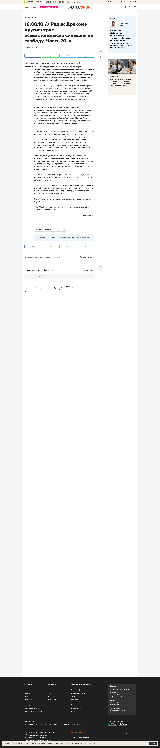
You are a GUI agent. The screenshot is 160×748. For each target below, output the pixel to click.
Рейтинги (73, 696)
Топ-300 (73, 711)
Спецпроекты (75, 705)
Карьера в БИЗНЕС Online (32, 708)
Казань (105, 2)
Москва (117, 2)
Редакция (27, 705)
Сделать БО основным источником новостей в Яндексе (64, 238)
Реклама (51, 705)
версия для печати (88, 257)
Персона (27, 693)
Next (133, 51)
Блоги (26, 696)
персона (112, 18)
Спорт (29, 684)
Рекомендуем (114, 76)
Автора (51, 270)
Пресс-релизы (28, 699)
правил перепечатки (89, 739)
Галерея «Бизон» (76, 708)
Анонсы (50, 690)
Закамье (33, 7)
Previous (110, 51)
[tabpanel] (122, 34)
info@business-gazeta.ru (117, 697)
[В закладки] (101, 57)
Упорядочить (88, 270)
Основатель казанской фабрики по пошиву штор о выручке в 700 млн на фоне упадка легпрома (121, 45)
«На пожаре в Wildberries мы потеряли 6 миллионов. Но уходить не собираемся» (121, 35)
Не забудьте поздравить (78, 693)
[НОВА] (49, 8)
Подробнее (91, 743)
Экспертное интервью (81, 684)
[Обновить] (101, 267)
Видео (49, 693)
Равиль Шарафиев (124, 23)
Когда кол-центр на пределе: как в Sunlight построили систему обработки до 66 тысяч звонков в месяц (121, 82)
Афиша (26, 690)
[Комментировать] (101, 51)
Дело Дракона (30, 17)
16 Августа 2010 (29, 47)
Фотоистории (52, 699)
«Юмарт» (121, 25)
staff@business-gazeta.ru (117, 710)
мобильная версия (77, 724)
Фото (49, 696)
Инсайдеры (74, 699)
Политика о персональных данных (80, 732)
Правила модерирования (32, 291)
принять (153, 743)
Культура (52, 684)
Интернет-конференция (78, 690)
